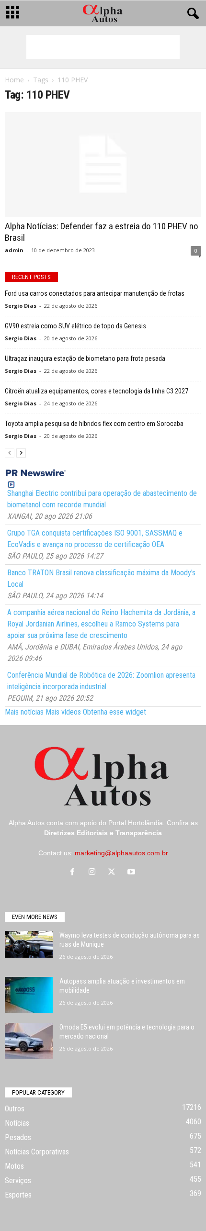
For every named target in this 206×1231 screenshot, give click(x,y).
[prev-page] (9, 453)
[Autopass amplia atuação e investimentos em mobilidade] (29, 995)
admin (14, 250)
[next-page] (21, 453)
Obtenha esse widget (114, 711)
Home (14, 79)
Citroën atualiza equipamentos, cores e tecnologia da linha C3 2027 (96, 391)
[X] (114, 872)
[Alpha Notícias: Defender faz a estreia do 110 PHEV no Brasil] (103, 164)
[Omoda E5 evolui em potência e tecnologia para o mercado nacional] (29, 1041)
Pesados (18, 1137)
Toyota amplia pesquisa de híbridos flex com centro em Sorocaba (94, 423)
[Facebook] (74, 872)
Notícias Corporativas (37, 1151)
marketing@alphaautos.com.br (121, 853)
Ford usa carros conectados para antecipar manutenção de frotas (94, 293)
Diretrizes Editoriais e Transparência (103, 833)
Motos (14, 1166)
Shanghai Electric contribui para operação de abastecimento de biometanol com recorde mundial (102, 499)
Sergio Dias (20, 305)
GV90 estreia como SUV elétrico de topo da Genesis (75, 326)
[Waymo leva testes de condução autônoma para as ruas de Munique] (29, 944)
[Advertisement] (103, 47)
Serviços (18, 1180)
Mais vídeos (63, 711)
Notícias (17, 1123)
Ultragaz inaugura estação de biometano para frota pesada (85, 358)
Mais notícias (24, 711)
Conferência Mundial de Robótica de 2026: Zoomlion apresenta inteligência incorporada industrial (101, 681)
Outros (14, 1108)
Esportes (18, 1194)
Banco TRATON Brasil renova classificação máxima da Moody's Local (101, 578)
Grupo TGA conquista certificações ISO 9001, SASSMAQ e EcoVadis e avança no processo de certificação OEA (95, 538)
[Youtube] (132, 872)
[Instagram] (94, 872)
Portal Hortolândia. (136, 823)
